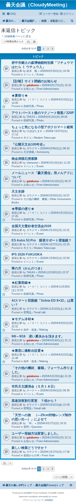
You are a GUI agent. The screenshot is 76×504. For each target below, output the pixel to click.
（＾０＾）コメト (37, 99)
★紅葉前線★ (21, 282)
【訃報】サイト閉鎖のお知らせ (34, 81)
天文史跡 (18, 191)
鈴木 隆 (32, 70)
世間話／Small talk (35, 312)
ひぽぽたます (34, 131)
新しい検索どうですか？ (29, 447)
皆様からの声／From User (39, 455)
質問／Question (33, 426)
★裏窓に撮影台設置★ (28, 350)
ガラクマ (32, 148)
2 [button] (43, 49)
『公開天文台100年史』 (29, 144)
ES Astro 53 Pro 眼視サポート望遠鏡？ (42, 240)
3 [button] (48, 49)
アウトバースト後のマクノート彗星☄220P (43, 112)
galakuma (33, 85)
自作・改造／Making (36, 329)
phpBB (27, 493)
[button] (52, 48)
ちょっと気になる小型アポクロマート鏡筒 (42, 127)
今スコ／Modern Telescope (40, 137)
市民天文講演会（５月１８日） (34, 386)
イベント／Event (34, 74)
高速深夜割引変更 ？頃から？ (34, 400)
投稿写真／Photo (34, 106)
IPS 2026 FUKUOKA (27, 254)
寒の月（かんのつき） (28, 268)
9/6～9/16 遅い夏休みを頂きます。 (38, 336)
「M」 (30, 423)
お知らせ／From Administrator (41, 88)
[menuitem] (11, 14)
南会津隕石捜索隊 (24, 158)
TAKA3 (31, 116)
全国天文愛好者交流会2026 (31, 226)
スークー (32, 390)
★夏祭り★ (20, 95)
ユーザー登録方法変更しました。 (36, 433)
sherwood (32, 162)
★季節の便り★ (23, 208)
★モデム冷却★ (23, 319)
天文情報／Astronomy (36, 152)
